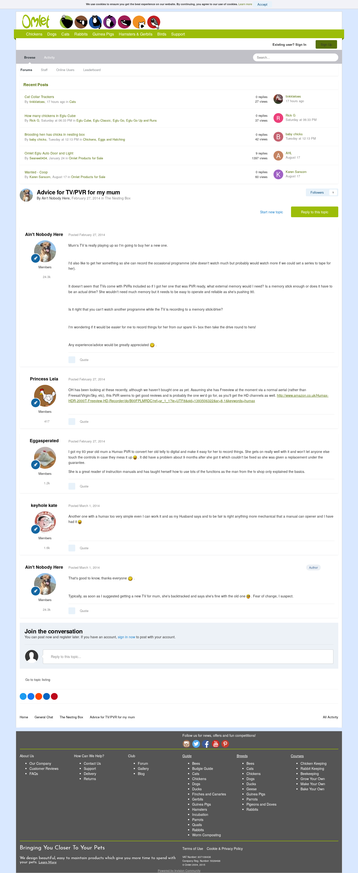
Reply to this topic (314, 211)
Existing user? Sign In (290, 44)
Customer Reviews (43, 768)
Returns (90, 778)
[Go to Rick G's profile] (278, 118)
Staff (44, 69)
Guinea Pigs (124, 22)
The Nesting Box (118, 198)
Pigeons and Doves (261, 804)
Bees (196, 763)
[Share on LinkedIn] (46, 696)
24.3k (46, 276)
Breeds (242, 755)
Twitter (196, 744)
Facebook (206, 744)
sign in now (126, 636)
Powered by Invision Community (179, 870)
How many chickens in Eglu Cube (50, 115)
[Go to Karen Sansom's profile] (278, 174)
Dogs (80, 22)
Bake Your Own (312, 788)
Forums (26, 69)
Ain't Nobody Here (44, 234)
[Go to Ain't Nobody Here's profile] (26, 195)
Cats (95, 22)
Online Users (65, 69)
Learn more (245, 4)
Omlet (38, 21)
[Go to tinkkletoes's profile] (278, 99)
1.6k (46, 547)
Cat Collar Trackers (39, 96)
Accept (262, 4)
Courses (297, 755)
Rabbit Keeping (312, 768)
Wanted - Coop (36, 172)
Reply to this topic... (65, 656)
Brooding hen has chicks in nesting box (55, 134)
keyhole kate (44, 505)
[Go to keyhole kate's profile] (45, 522)
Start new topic (271, 211)
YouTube (215, 744)
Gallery (143, 768)
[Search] (333, 57)
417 (46, 421)
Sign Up (326, 44)
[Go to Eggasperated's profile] (45, 458)
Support (178, 34)
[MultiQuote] (71, 359)
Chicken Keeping (314, 763)
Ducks (197, 788)
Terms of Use (192, 848)
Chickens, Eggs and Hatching (104, 139)
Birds (153, 22)
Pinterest (225, 744)
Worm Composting (206, 834)
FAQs (33, 773)
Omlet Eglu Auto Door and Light (49, 153)
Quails (197, 824)
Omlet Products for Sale (86, 158)
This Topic (314, 57)
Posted (86, 234)
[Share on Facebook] (31, 696)
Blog (141, 773)
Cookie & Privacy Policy (225, 848)
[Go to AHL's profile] (278, 156)
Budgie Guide (202, 768)
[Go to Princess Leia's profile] (45, 396)
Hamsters (199, 809)
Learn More (47, 862)
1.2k (46, 483)
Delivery (90, 773)
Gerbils (197, 799)
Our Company (40, 763)
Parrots (197, 819)
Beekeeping (310, 773)
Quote (84, 359)
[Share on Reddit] (38, 696)
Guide (187, 755)
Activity (49, 57)
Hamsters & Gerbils (135, 34)
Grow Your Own (313, 778)
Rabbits (109, 22)
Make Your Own (313, 783)
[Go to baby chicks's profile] (278, 137)
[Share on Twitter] (23, 696)
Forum (143, 763)
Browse (29, 57)
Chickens (66, 22)
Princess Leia (44, 379)
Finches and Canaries (209, 794)
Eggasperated (44, 440)
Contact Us (92, 763)
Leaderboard (92, 69)
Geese (251, 788)
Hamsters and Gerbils (139, 22)
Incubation (200, 814)
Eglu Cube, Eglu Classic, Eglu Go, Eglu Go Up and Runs (116, 120)
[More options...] (329, 235)
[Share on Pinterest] (54, 696)
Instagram (186, 744)
